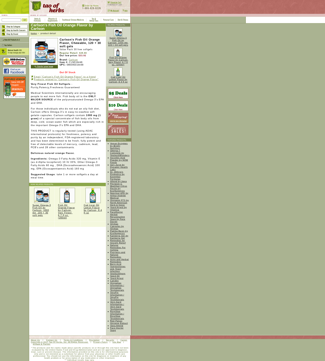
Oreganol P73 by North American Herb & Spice (119, 202)
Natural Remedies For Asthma (118, 247)
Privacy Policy (100, 342)
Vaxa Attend (116, 326)
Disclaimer (94, 340)
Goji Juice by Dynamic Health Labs (119, 167)
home (34, 33)
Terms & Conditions (73, 340)
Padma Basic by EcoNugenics (119, 232)
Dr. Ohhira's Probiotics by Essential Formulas (117, 175)
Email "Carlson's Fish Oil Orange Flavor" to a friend (65, 77)
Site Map (116, 342)
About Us (35, 340)
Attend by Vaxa (118, 181)
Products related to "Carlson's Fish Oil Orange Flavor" (66, 79)
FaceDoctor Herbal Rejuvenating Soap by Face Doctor (117, 217)
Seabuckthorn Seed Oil (117, 274)
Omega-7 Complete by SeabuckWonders (119, 153)
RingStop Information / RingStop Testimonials (117, 315)
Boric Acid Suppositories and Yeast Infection (118, 267)
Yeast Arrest (116, 278)
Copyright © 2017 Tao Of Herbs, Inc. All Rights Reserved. (60, 342)
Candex (114, 281)
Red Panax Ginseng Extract (119, 322)
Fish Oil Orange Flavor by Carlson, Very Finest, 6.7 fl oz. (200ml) (118, 61)
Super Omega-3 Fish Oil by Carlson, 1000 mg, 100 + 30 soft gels (41, 210)
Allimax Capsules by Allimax (117, 226)
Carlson (73, 59)
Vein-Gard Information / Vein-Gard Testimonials (117, 305)
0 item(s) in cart (115, 5)
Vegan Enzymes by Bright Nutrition (119, 146)
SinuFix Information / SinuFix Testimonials (117, 296)
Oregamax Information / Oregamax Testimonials (117, 286)
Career (124, 340)
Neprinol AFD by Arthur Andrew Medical (119, 195)
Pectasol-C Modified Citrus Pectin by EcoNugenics (118, 187)
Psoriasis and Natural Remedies (117, 254)
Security (110, 340)
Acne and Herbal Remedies (119, 260)
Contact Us (51, 340)
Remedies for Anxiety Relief (118, 241)
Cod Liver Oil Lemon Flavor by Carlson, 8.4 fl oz (93, 209)
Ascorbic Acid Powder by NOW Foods (119, 160)
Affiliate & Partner (41, 344)
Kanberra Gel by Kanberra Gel (119, 237)
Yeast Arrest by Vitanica (118, 208)
